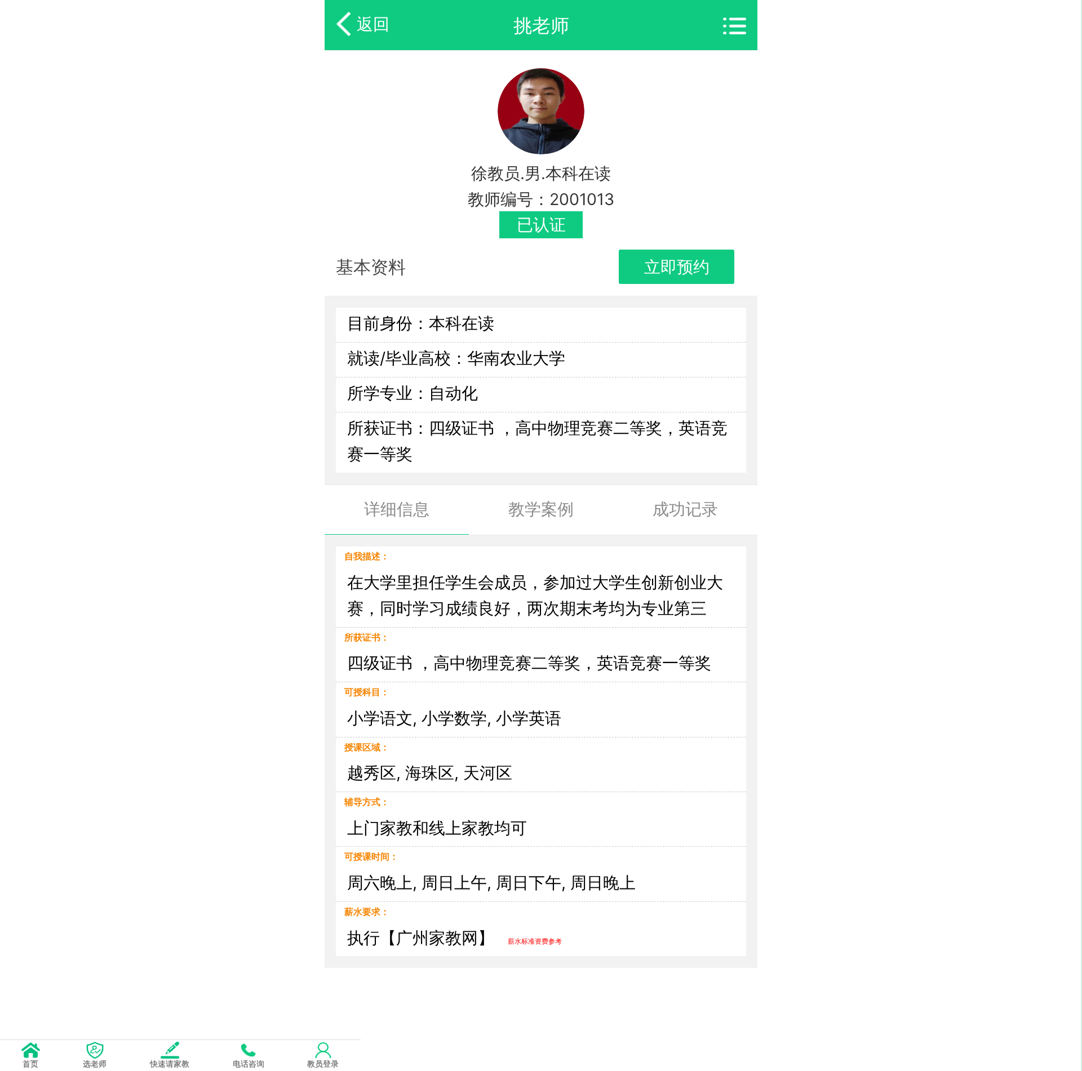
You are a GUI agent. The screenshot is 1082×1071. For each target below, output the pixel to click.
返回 (373, 24)
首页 (30, 1063)
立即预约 (676, 267)
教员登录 (323, 1063)
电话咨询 (248, 1063)
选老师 (95, 1063)
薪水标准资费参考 (535, 941)
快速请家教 (169, 1063)
